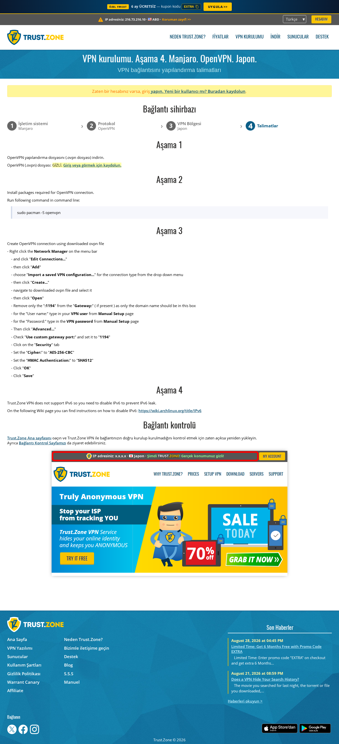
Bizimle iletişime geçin (86, 648)
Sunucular (298, 37)
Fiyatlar (220, 37)
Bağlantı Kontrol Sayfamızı (42, 442)
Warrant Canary (23, 682)
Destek (322, 37)
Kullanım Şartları (24, 665)
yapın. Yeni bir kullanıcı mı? (179, 91)
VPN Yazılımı (20, 648)
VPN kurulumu (250, 37)
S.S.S (68, 673)
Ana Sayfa (17, 639)
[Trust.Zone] (35, 37)
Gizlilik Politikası (23, 673)
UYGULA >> (217, 6)
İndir (275, 37)
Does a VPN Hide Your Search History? (265, 679)
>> (176, 19)
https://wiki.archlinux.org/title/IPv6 (170, 410)
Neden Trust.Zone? (187, 37)
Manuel (72, 682)
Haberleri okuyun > (245, 701)
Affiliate (15, 690)
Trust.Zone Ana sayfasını (29, 437)
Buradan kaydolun (226, 91)
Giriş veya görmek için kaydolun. (92, 165)
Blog (68, 665)
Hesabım (321, 19)
